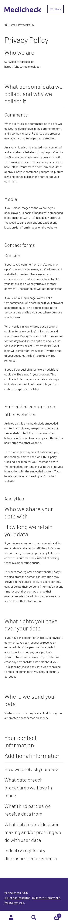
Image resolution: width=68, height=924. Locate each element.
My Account (11, 917)
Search (34, 917)
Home (12, 24)
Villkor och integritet (17, 897)
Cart (52, 914)
